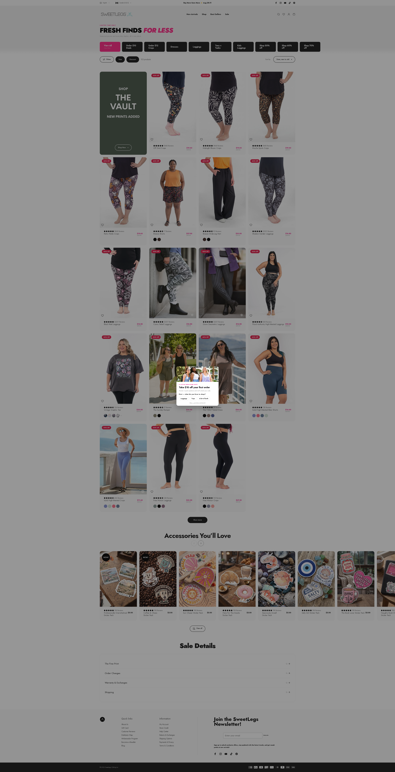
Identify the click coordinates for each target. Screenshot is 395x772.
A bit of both (203, 398)
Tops (193, 398)
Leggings (184, 398)
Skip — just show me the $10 (197, 403)
